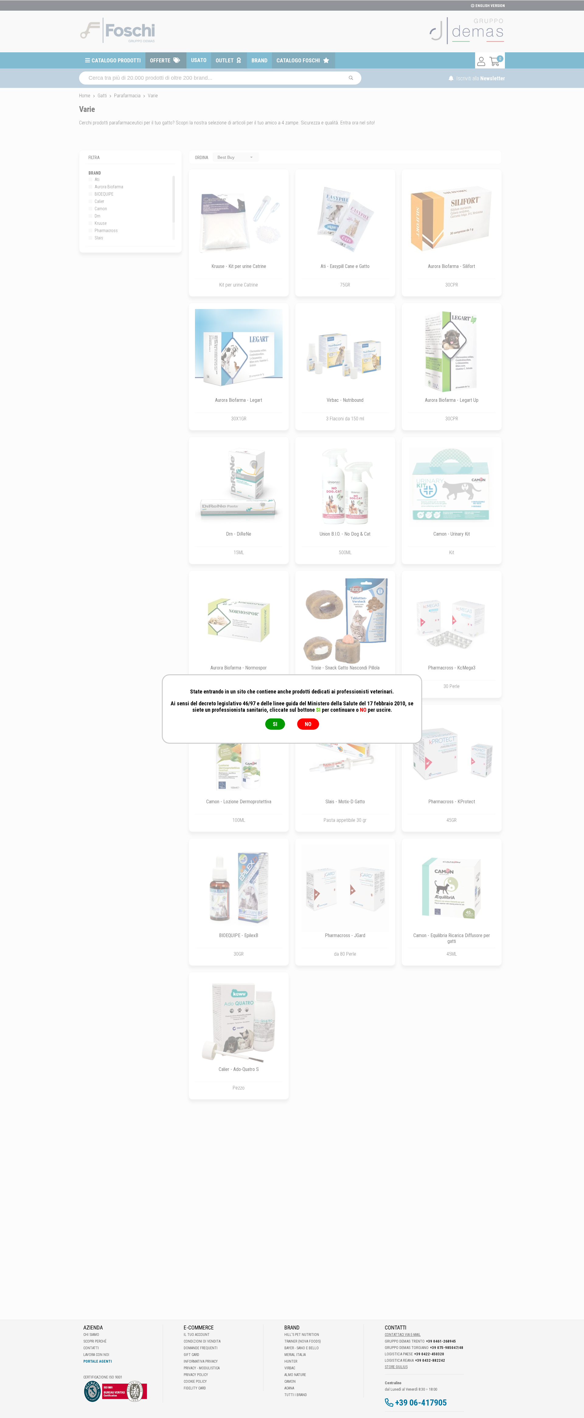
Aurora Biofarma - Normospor (238, 668)
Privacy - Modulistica (202, 1368)
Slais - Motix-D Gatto (345, 802)
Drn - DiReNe (238, 534)
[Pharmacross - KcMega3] (451, 620)
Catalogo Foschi (298, 60)
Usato (199, 60)
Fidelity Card (195, 1388)
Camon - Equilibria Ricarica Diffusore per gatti (451, 938)
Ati (96, 179)
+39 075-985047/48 (446, 1347)
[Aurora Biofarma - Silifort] (451, 219)
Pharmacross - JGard (345, 935)
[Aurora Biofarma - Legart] (239, 353)
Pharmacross (106, 230)
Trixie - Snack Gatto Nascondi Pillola (345, 668)
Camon (100, 208)
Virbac (289, 1368)
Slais (98, 237)
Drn (97, 216)
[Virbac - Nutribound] (345, 353)
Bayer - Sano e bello (301, 1348)
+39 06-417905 (421, 1403)
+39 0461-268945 (441, 1341)
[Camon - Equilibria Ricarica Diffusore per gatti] (451, 888)
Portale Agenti (97, 1361)
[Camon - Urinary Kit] (451, 486)
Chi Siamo (91, 1335)
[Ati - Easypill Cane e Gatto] (345, 219)
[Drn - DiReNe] (239, 486)
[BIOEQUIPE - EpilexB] (239, 888)
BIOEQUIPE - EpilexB (238, 935)
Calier (99, 201)
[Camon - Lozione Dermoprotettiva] (239, 754)
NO (308, 724)
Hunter (290, 1361)
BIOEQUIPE (103, 194)
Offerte (160, 60)
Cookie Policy (195, 1381)
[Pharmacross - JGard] (345, 888)
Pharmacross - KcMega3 (451, 668)
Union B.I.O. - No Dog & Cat (345, 534)
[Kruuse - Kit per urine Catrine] (239, 219)
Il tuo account (197, 1335)
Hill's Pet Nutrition (301, 1335)
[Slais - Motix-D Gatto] (345, 754)
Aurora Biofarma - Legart (238, 400)
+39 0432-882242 (430, 1360)
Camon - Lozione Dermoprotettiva (238, 802)
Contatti (91, 1348)
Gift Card (191, 1355)
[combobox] (236, 157)
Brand (259, 60)
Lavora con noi (96, 1355)
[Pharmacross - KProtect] (451, 754)
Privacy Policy (196, 1375)
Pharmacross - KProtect (451, 802)
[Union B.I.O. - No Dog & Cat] (345, 486)
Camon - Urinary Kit (451, 534)
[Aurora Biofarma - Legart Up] (451, 353)
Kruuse (100, 223)
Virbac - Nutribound (345, 400)
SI (275, 724)
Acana (289, 1388)
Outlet (225, 60)
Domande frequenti (200, 1348)
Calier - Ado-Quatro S (239, 1069)
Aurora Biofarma (108, 186)
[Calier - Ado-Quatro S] (239, 1022)
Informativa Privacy (201, 1361)
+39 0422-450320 (429, 1354)
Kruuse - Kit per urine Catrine (238, 266)
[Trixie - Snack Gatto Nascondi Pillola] (345, 620)
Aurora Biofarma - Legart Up (451, 400)
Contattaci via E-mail (403, 1335)
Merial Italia (295, 1355)
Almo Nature (295, 1375)
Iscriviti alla (480, 78)
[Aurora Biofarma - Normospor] (239, 620)
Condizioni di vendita (202, 1341)
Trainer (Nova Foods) (302, 1341)
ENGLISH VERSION (489, 6)
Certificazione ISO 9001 (102, 1377)
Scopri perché (94, 1341)
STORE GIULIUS (396, 1367)
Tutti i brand (295, 1395)
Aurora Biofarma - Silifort (451, 266)
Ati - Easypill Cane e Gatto (345, 266)
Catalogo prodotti (116, 60)
